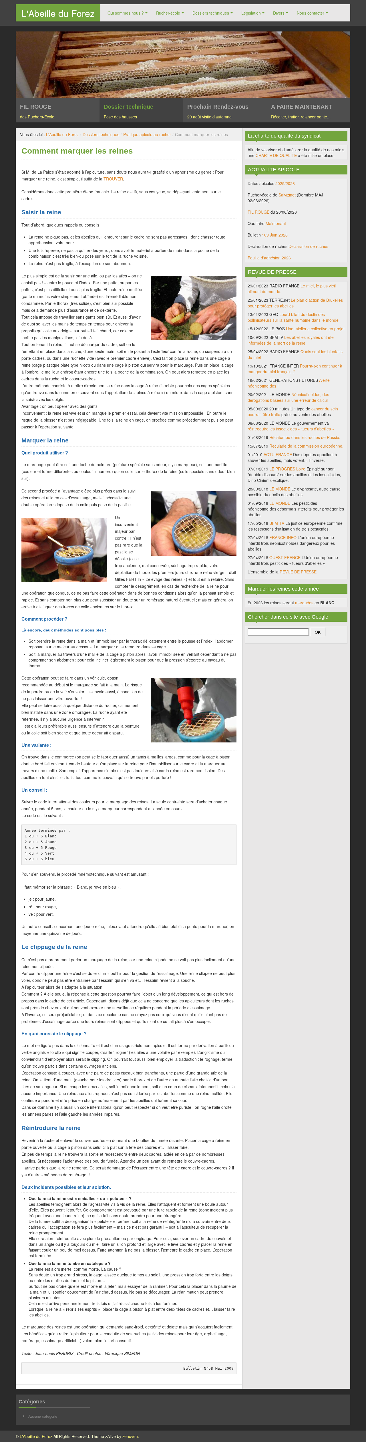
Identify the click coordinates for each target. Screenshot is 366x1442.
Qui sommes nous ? (126, 13)
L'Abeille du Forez (58, 12)
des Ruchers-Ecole (37, 117)
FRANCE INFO (283, 537)
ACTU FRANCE (278, 454)
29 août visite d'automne (209, 117)
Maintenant (276, 223)
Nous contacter (310, 13)
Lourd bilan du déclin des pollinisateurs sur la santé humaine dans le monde (293, 317)
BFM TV (276, 523)
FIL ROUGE (258, 212)
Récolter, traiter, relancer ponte (299, 117)
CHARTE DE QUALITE (276, 155)
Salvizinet (287, 195)
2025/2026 (285, 183)
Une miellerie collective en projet (315, 328)
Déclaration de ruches (308, 246)
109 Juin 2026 (275, 235)
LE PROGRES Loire (287, 469)
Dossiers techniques (210, 13)
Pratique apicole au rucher (147, 134)
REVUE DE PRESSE (298, 572)
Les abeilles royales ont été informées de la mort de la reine (291, 340)
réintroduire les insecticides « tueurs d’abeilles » (291, 429)
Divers (279, 13)
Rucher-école (168, 13)
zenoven (130, 1436)
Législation (251, 13)
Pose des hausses (120, 117)
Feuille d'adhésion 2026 (269, 258)
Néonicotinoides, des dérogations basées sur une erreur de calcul (288, 397)
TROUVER (113, 179)
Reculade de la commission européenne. (306, 446)
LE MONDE (279, 489)
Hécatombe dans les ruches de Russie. (304, 437)
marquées (304, 602)
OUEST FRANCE (285, 557)
